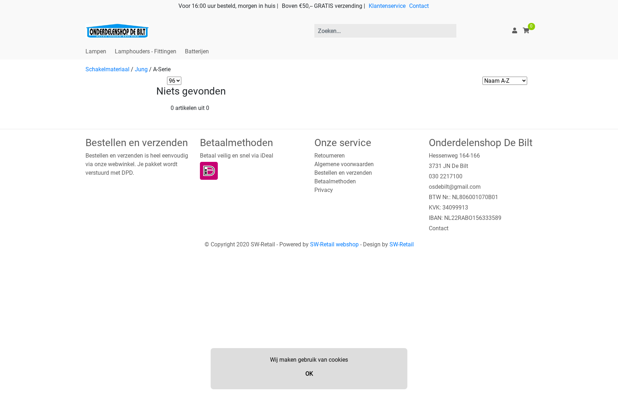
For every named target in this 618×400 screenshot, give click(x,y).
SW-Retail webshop (334, 244)
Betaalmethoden (335, 181)
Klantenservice (387, 6)
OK (309, 373)
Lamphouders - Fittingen (145, 51)
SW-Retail (401, 244)
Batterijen (197, 51)
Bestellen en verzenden (343, 172)
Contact (419, 6)
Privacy (323, 190)
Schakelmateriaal (107, 69)
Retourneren (329, 155)
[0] (526, 30)
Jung (141, 69)
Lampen (95, 51)
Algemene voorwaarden (344, 164)
